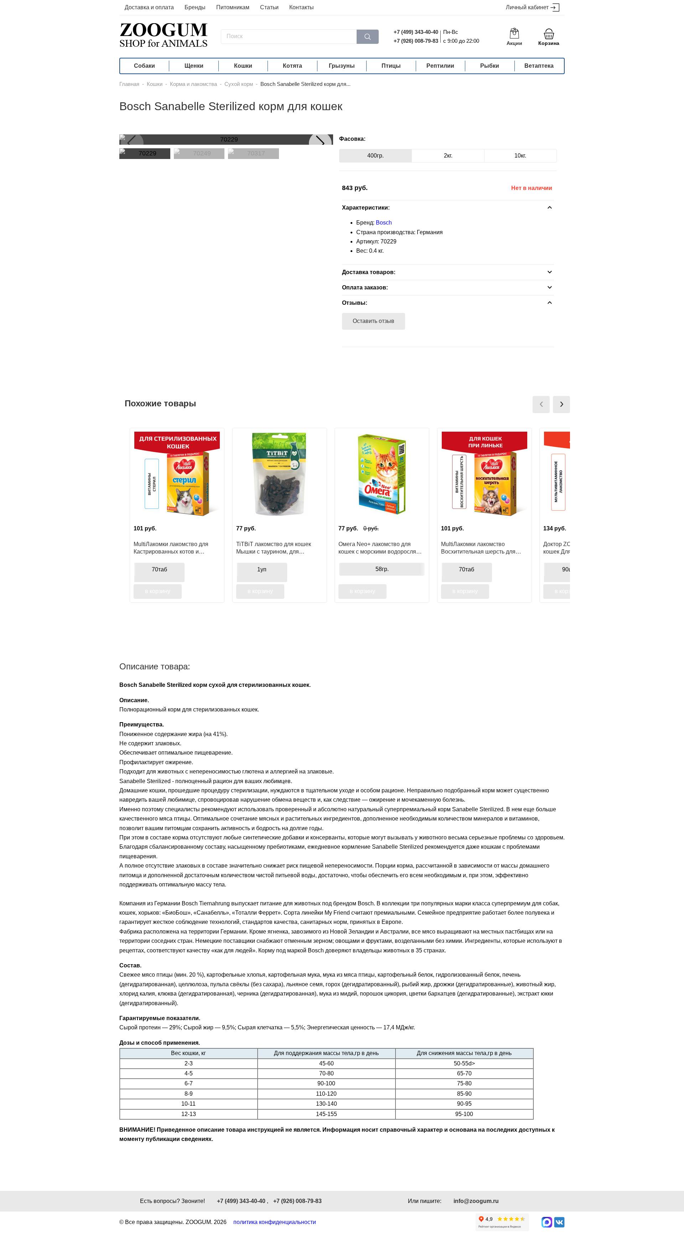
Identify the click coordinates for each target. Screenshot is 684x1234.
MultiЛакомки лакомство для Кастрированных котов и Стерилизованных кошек (171, 548)
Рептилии (440, 66)
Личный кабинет (527, 7)
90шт (569, 569)
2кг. (448, 156)
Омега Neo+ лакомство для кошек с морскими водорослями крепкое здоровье (380, 548)
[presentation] (541, 404)
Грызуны (342, 66)
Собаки (144, 66)
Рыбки (489, 66)
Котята (292, 66)
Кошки (243, 66)
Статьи (269, 7)
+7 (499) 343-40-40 (416, 32)
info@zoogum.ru (476, 1201)
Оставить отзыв (373, 321)
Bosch (384, 223)
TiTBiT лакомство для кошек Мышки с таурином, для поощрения (273, 548)
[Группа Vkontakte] (559, 1222)
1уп (261, 569)
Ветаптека (539, 66)
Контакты (301, 7)
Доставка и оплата (149, 7)
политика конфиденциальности (274, 1222)
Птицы (391, 66)
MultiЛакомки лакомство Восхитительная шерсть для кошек (478, 548)
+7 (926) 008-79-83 (416, 41)
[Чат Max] (547, 1222)
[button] (320, 143)
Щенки (194, 66)
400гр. (375, 156)
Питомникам (232, 7)
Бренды (195, 7)
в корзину (157, 591)
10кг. (520, 156)
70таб (159, 569)
